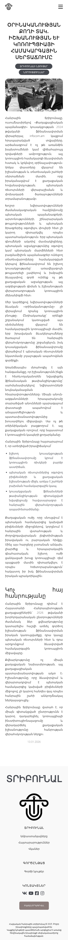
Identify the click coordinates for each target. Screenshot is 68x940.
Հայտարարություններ (34, 842)
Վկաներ (34, 848)
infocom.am (37, 136)
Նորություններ (34, 72)
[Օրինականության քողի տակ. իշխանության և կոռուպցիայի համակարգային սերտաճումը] (34, 95)
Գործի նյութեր (34, 871)
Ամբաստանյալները (34, 836)
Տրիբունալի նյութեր (34, 66)
